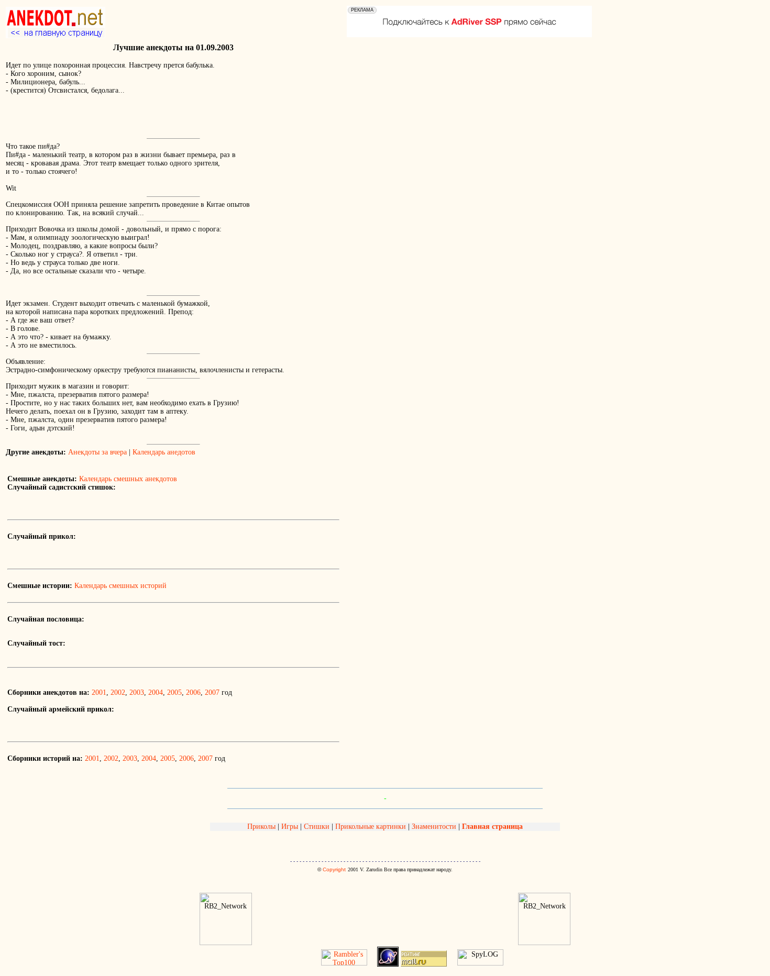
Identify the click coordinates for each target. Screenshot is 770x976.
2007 (212, 692)
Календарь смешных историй (120, 586)
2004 (155, 692)
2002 (118, 692)
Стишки (316, 826)
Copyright (334, 869)
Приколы (262, 826)
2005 (174, 692)
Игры (289, 826)
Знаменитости (434, 826)
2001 (99, 692)
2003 (136, 692)
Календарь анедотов (164, 452)
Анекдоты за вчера (97, 452)
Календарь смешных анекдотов (128, 479)
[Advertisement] (128, 119)
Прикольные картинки (370, 826)
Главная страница (492, 826)
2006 (193, 692)
